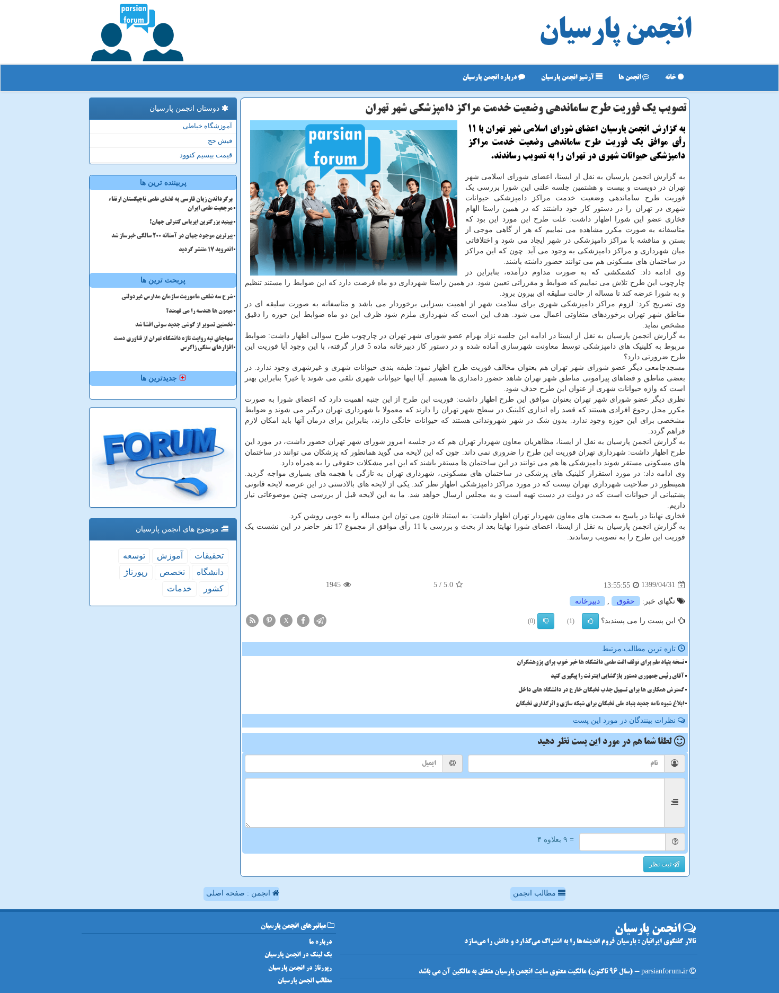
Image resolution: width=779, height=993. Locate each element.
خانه (671, 77)
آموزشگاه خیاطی (207, 126)
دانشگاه (210, 572)
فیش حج (220, 141)
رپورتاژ (136, 572)
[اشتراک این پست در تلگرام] (320, 620)
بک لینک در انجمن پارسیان (298, 955)
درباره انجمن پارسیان (490, 77)
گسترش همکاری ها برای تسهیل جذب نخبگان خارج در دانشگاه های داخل (601, 690)
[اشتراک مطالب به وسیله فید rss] (252, 620)
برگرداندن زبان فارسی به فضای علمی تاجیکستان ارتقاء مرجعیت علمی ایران (171, 204)
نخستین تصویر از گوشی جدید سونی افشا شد (184, 325)
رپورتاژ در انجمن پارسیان (300, 968)
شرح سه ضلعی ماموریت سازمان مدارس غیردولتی (177, 297)
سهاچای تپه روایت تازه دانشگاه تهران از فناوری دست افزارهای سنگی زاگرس (173, 343)
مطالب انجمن (535, 893)
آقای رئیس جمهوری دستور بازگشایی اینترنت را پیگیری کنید (617, 676)
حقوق (626, 601)
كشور (213, 588)
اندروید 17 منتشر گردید (206, 250)
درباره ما (320, 942)
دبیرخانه (587, 601)
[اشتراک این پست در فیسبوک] (303, 620)
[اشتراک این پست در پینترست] (269, 620)
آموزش (170, 555)
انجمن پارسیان (615, 32)
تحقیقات (209, 555)
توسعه (134, 555)
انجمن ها (630, 77)
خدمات (179, 588)
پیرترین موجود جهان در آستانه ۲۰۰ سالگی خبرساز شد (172, 236)
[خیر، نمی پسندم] (545, 621)
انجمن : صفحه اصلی (239, 893)
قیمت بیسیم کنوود (206, 155)
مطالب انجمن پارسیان (305, 981)
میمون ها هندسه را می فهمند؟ (199, 311)
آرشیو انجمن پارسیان (568, 77)
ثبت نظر (661, 864)
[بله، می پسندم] (590, 621)
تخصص (172, 572)
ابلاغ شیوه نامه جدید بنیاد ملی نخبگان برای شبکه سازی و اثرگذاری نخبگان (600, 704)
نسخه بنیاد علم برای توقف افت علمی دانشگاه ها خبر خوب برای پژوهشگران (600, 663)
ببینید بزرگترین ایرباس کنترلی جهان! (191, 222)
